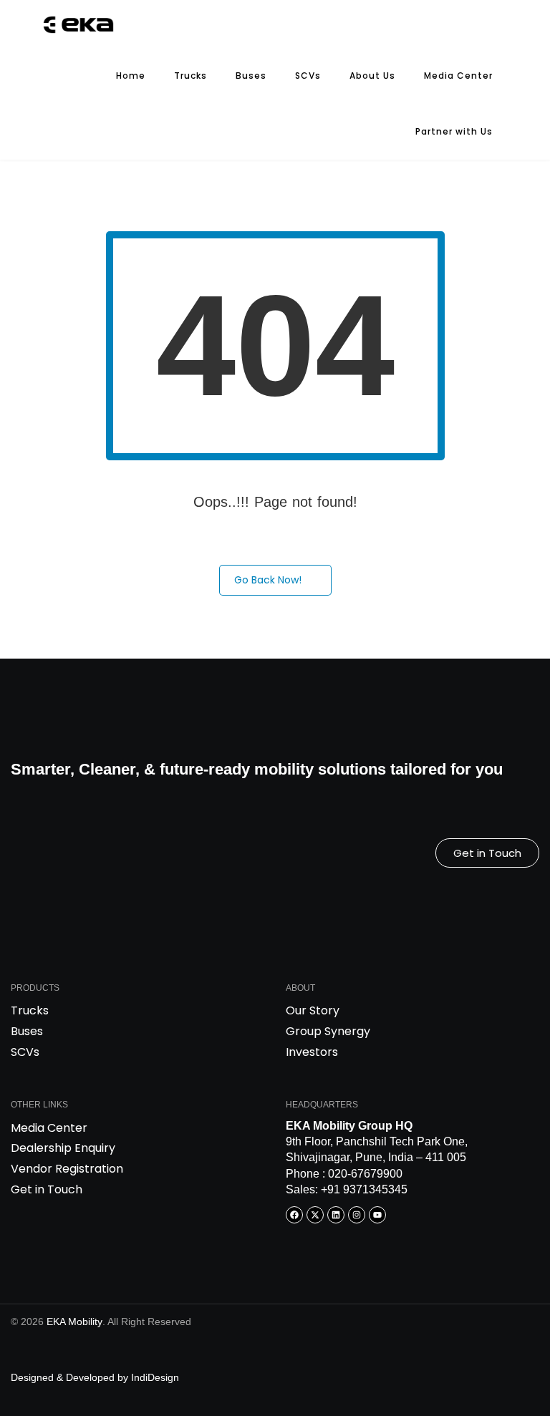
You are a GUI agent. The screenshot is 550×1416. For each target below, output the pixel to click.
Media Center (458, 75)
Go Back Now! (267, 580)
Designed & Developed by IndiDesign (95, 1377)
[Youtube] (377, 1214)
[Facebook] (294, 1214)
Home (130, 75)
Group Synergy (328, 1031)
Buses (251, 75)
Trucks (190, 75)
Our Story (312, 1010)
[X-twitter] (315, 1214)
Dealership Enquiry (63, 1148)
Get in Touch (46, 1189)
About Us (372, 75)
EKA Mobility (74, 1321)
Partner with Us (454, 131)
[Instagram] (356, 1214)
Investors (312, 1052)
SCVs (308, 75)
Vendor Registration (67, 1168)
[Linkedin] (335, 1214)
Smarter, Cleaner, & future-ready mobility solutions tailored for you (257, 769)
